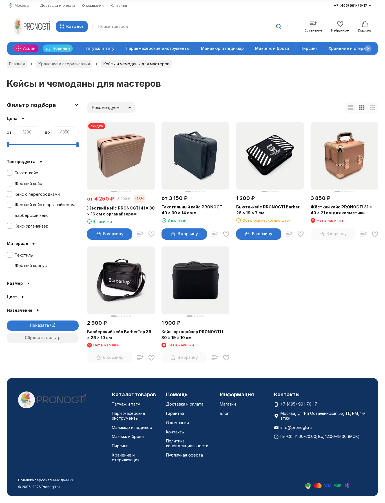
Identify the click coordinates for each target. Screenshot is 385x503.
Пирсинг (308, 48)
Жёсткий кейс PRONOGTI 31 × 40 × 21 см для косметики (341, 209)
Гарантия (175, 413)
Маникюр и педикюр (222, 48)
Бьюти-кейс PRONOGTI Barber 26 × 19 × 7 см (268, 209)
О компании (93, 5)
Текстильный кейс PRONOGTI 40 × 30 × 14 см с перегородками (192, 210)
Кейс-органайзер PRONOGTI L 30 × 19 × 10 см (192, 334)
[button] (368, 48)
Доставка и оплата (57, 5)
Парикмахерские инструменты (158, 48)
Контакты (118, 5)
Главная (17, 63)
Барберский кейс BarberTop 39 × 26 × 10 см (119, 334)
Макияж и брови (272, 48)
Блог (224, 413)
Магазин (228, 404)
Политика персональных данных (45, 480)
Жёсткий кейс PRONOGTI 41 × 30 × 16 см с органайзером (121, 211)
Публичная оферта (184, 455)
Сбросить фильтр (43, 337)
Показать (39, 325)
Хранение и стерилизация (64, 63)
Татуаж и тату (99, 48)
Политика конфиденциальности (187, 443)
